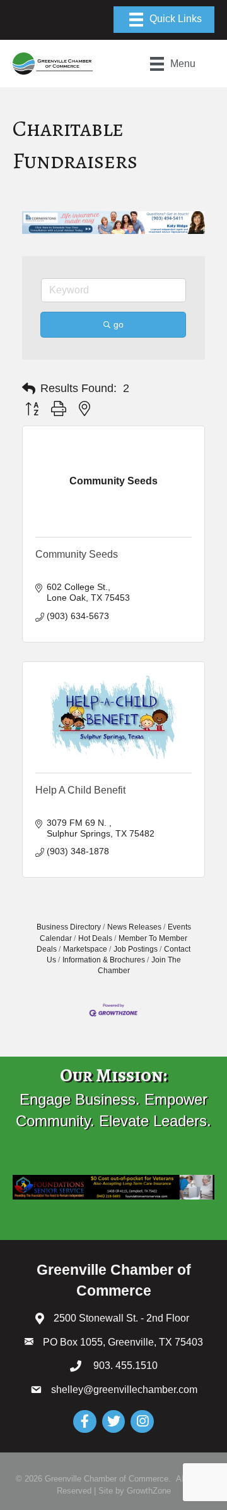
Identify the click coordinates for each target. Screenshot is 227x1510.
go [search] (119, 324)
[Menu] (164, 19)
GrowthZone (149, 1490)
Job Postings (136, 949)
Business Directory (69, 927)
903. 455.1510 (124, 1365)
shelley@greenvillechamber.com (124, 1389)
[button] (28, 389)
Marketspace (85, 949)
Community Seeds (76, 554)
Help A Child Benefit (80, 790)
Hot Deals (95, 938)
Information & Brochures (103, 959)
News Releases (134, 927)
